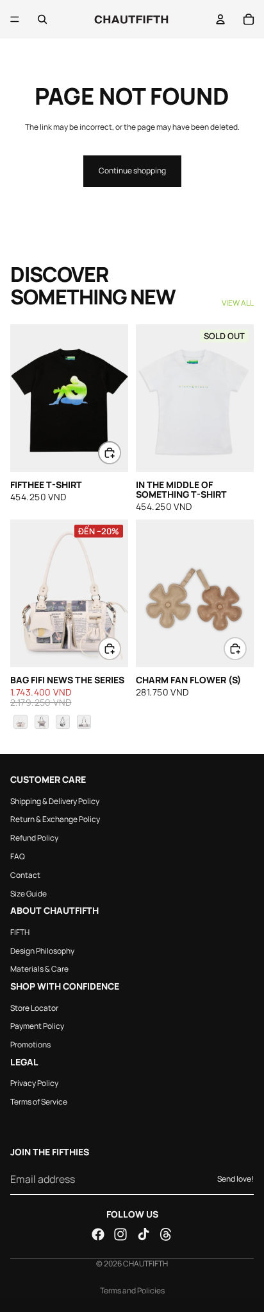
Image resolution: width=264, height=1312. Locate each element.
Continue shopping (132, 170)
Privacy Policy (34, 1083)
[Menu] (14, 19)
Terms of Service (38, 1101)
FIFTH (19, 932)
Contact (25, 875)
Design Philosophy (42, 950)
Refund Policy (34, 837)
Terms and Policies (132, 1290)
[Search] (42, 19)
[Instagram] (120, 1234)
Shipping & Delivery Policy (54, 800)
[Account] (220, 19)
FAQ (17, 856)
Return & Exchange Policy (55, 819)
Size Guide (28, 893)
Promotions (30, 1044)
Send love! (235, 1178)
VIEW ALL (238, 303)
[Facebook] (98, 1234)
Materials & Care (39, 968)
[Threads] (166, 1234)
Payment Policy (37, 1025)
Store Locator (34, 1007)
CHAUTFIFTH (145, 1263)
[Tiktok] (143, 1234)
